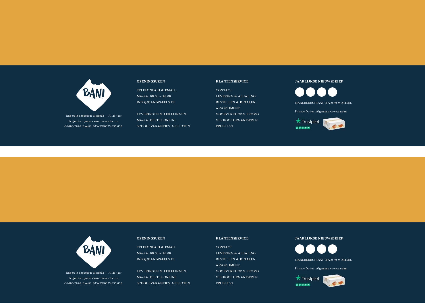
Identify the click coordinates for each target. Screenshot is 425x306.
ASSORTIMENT (228, 108)
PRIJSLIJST (224, 126)
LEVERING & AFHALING (236, 96)
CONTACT (224, 90)
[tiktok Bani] (299, 92)
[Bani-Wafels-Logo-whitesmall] (93, 95)
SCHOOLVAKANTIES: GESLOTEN (163, 126)
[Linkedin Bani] (332, 92)
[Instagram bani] (321, 92)
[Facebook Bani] (310, 92)
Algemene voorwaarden (331, 111)
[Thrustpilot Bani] (307, 124)
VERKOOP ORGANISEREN (237, 120)
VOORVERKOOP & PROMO (237, 114)
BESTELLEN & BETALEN (236, 102)
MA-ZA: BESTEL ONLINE (157, 120)
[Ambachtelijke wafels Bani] (334, 124)
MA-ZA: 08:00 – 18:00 (154, 96)
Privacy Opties (304, 111)
